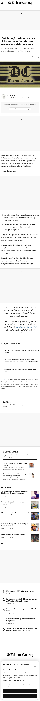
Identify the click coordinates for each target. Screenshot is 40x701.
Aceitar (20, 696)
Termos (22, 680)
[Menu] (2, 3)
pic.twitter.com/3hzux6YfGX (26, 327)
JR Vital (3, 379)
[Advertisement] (20, 21)
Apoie (36, 57)
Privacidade (7, 680)
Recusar (20, 691)
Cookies (16, 680)
